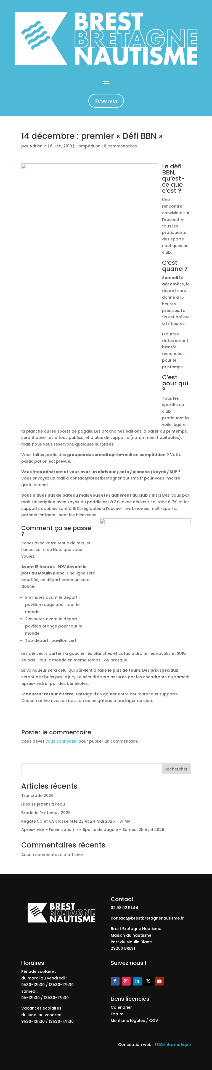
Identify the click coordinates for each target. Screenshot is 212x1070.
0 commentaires (120, 146)
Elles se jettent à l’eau (43, 804)
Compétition (87, 146)
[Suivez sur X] (148, 981)
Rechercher (176, 769)
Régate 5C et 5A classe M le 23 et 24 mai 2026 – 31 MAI (76, 821)
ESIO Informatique (173, 1044)
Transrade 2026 (37, 795)
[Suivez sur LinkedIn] (137, 981)
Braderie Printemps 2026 (46, 812)
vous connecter (61, 741)
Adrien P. (38, 146)
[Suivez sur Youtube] (159, 981)
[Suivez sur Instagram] (126, 981)
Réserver (106, 101)
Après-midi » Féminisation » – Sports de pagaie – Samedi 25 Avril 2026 (92, 829)
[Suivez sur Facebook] (115, 981)
